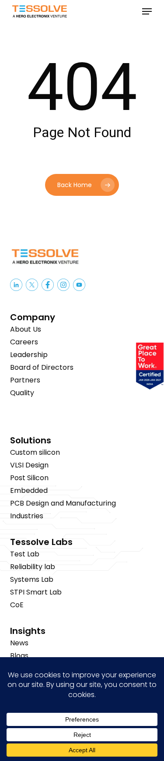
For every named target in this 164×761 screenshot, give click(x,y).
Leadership (29, 355)
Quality (22, 393)
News (19, 643)
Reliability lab (32, 567)
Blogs (19, 656)
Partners (25, 380)
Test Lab (24, 554)
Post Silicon (29, 478)
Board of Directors (41, 367)
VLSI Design (29, 465)
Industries (26, 516)
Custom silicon (35, 452)
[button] (147, 11)
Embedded (29, 490)
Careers (24, 342)
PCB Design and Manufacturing (63, 503)
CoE (17, 605)
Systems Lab (31, 579)
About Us (25, 329)
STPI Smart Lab (36, 592)
